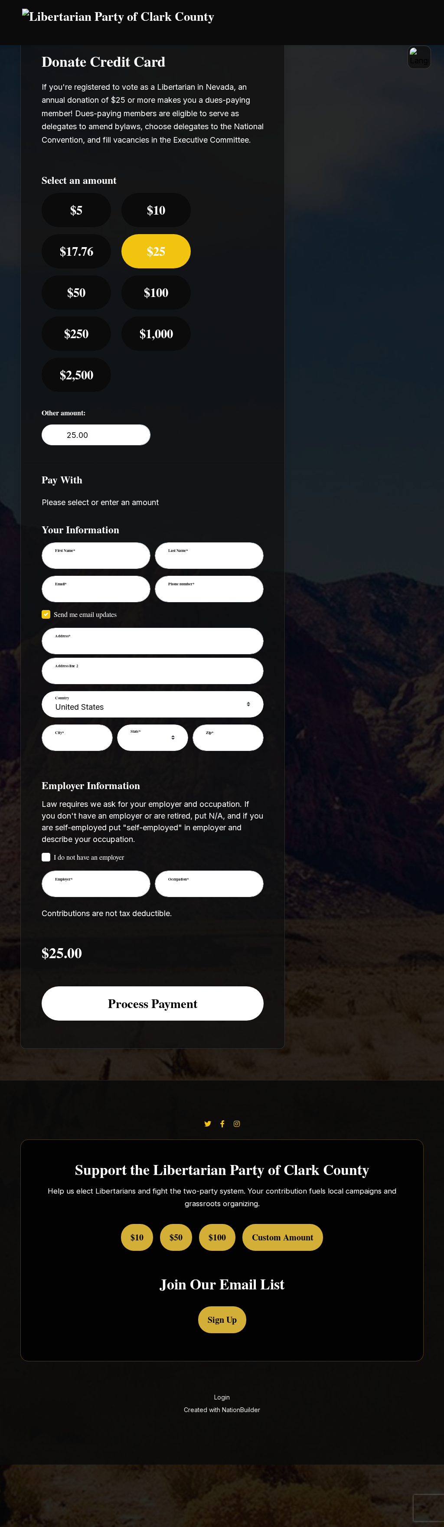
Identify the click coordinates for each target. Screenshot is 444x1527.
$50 (76, 292)
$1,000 (156, 333)
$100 (156, 292)
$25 (156, 251)
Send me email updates (85, 614)
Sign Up (222, 1319)
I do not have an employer (89, 857)
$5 (76, 210)
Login (222, 1397)
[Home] (214, 22)
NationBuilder (241, 1409)
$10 (156, 210)
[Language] (419, 57)
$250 (76, 333)
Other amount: (63, 413)
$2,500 (76, 374)
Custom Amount (282, 1237)
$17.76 (76, 251)
